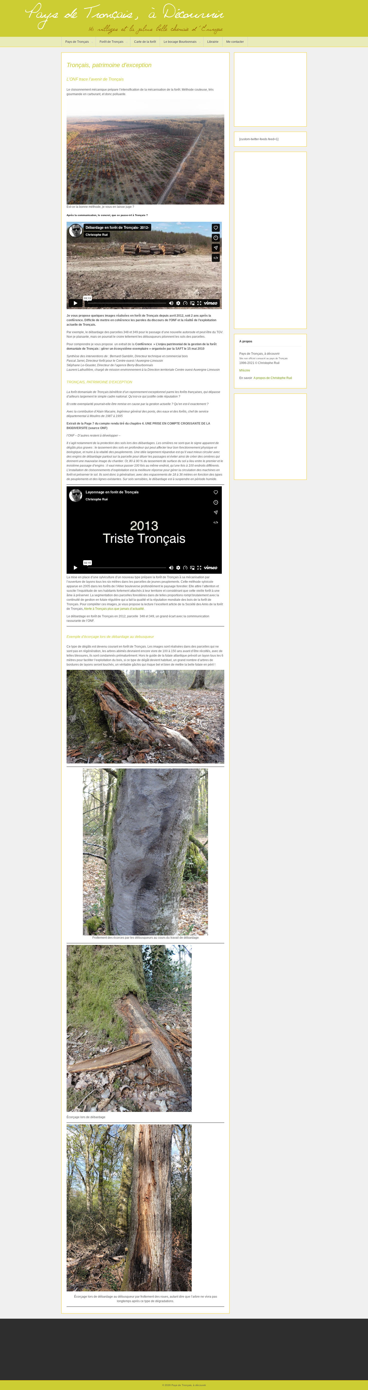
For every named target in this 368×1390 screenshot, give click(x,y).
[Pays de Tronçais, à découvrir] (123, 33)
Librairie (213, 42)
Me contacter (235, 42)
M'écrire (244, 370)
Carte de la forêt (145, 42)
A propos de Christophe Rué (273, 378)
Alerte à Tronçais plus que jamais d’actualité (114, 609)
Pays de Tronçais (75, 43)
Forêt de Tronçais (109, 43)
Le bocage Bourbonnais (178, 43)
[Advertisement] (270, 89)
